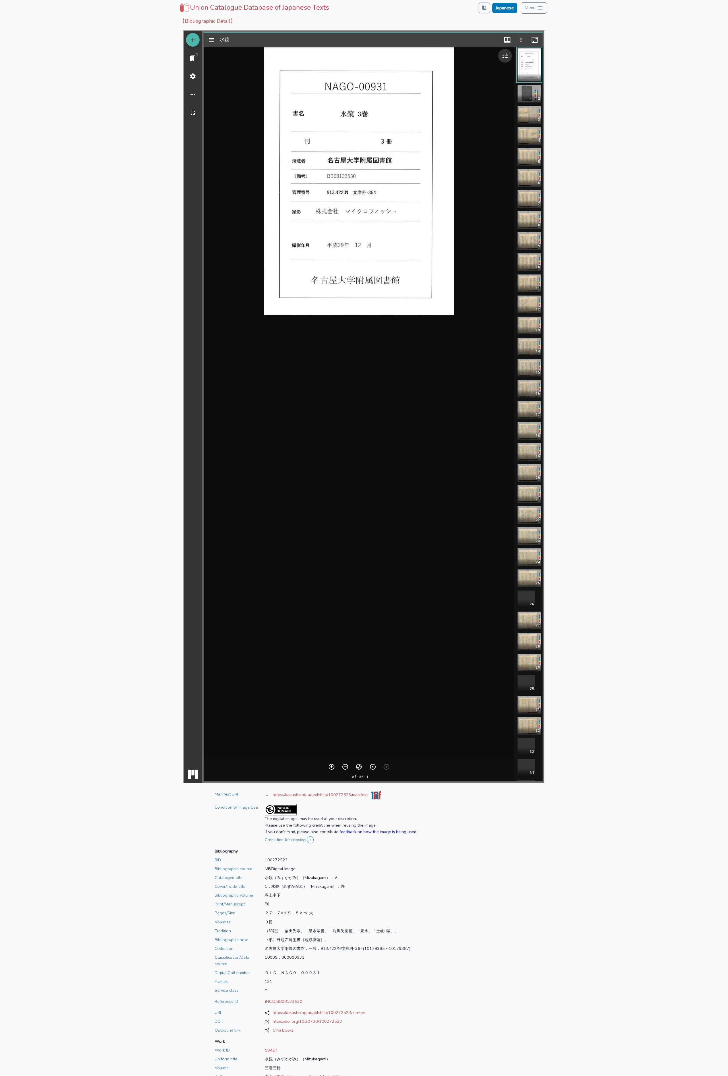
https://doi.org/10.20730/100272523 (307, 1021)
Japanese (505, 8)
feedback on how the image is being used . (379, 832)
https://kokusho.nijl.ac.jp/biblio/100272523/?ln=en (319, 1012)
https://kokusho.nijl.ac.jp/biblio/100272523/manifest (321, 795)
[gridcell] (254, 7)
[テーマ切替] (484, 8)
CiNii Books (283, 1030)
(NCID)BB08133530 (283, 1001)
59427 (271, 1050)
